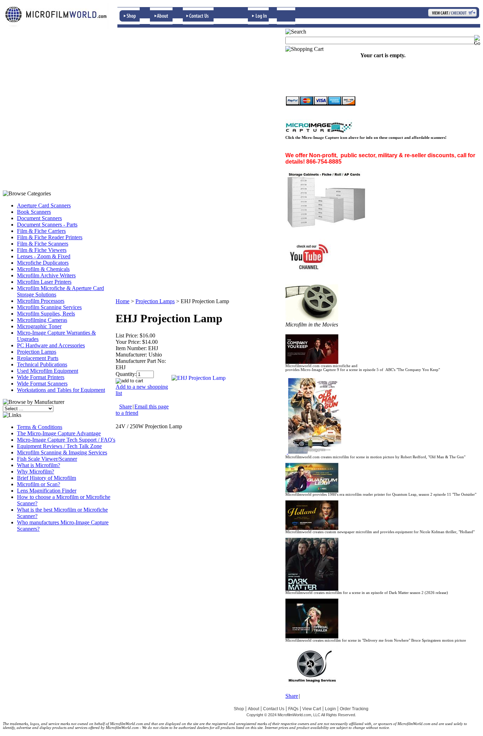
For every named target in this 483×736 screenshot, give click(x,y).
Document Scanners (39, 218)
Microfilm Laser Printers (44, 282)
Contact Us (273, 708)
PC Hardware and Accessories (51, 345)
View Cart (311, 708)
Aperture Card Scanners (44, 205)
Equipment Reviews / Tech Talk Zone (59, 446)
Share (125, 407)
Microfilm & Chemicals (43, 269)
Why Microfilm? (35, 472)
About (253, 708)
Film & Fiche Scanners (42, 244)
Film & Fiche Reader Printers (49, 237)
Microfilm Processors (40, 301)
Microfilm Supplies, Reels (46, 314)
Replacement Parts (37, 358)
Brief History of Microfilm (46, 478)
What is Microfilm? (38, 465)
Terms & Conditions (39, 427)
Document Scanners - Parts (47, 225)
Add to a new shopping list (142, 390)
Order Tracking (354, 708)
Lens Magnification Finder (46, 491)
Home (122, 301)
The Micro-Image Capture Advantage (59, 433)
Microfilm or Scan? (38, 484)
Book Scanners (34, 212)
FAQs (293, 708)
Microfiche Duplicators (43, 263)
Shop (239, 708)
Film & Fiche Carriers (41, 231)
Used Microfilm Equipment (47, 371)
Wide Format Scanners (42, 384)
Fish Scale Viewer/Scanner (47, 459)
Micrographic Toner (39, 326)
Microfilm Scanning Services (49, 307)
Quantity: (126, 374)
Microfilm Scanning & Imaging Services (62, 452)
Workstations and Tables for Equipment (61, 390)
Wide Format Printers (40, 377)
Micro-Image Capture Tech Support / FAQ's (66, 440)
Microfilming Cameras (42, 320)
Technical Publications (42, 364)
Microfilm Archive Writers (46, 275)
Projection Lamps (36, 352)
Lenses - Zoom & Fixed (43, 256)
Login (330, 708)
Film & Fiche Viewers (41, 250)
